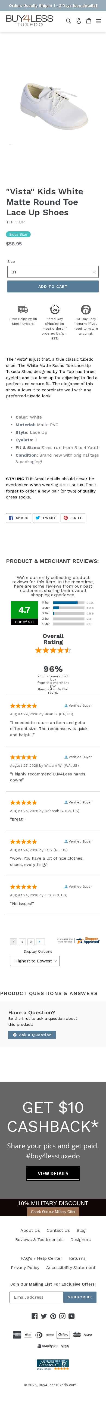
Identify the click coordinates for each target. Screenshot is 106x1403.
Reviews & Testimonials (39, 1239)
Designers (80, 1239)
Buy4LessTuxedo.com (58, 1385)
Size (11, 261)
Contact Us (58, 1230)
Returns (77, 1258)
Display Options (38, 951)
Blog (81, 1230)
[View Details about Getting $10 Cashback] (53, 1179)
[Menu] (98, 21)
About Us (30, 1230)
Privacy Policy (25, 1267)
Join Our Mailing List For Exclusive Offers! (53, 1284)
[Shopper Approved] (53, 1368)
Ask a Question (35, 1035)
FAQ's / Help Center (41, 1258)
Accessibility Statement (70, 1267)
